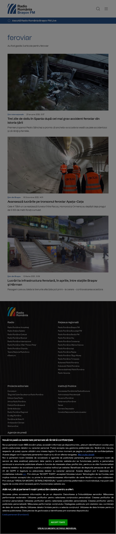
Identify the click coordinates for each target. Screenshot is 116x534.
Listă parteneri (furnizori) (15, 514)
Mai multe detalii (86, 455)
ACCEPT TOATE (58, 522)
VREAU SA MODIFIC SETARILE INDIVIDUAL (57, 528)
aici (24, 474)
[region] (58, 485)
